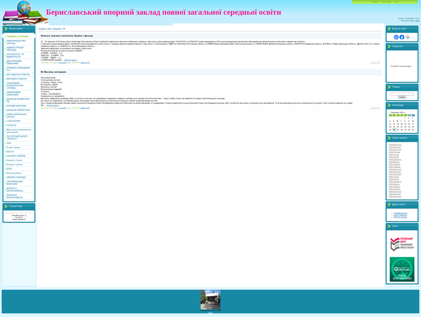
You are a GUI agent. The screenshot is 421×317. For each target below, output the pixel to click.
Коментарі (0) (85, 62)
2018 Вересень (395, 145)
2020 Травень (394, 187)
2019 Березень (395, 159)
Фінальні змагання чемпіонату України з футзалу (67, 36)
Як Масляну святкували (53, 72)
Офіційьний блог (401, 213)
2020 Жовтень (395, 194)
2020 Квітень (394, 184)
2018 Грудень (394, 152)
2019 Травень (394, 164)
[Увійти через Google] (407, 37)
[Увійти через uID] (396, 37)
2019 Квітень (394, 162)
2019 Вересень (395, 169)
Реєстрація (386, 2)
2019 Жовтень (395, 172)
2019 (49, 29)
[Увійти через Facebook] (401, 37)
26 (394, 130)
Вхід (396, 2)
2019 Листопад (395, 174)
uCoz (210, 312)
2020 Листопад (395, 196)
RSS (417, 21)
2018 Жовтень (395, 147)
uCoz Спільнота (400, 215)
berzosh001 (62, 62)
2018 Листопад (395, 150)
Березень (57, 29)
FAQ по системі (400, 217)
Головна (374, 2)
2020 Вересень (395, 192)
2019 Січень (394, 155)
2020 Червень (394, 189)
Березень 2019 (397, 112)
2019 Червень (394, 167)
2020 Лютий (394, 179)
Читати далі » (70, 60)
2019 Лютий (394, 157)
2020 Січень (394, 177)
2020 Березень (395, 182)
